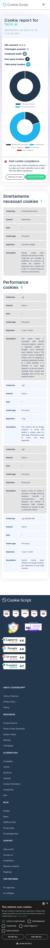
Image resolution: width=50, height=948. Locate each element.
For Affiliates (8, 893)
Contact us (8, 855)
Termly (6, 767)
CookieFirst (8, 789)
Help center (8, 849)
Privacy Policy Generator (14, 728)
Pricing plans (15, 177)
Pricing (6, 707)
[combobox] (43, 903)
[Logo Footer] (16, 603)
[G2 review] (6, 613)
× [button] (47, 903)
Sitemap (7, 740)
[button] (25, 943)
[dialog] (25, 924)
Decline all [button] (36, 937)
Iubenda (7, 778)
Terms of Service (10, 696)
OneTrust (7, 772)
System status (9, 734)
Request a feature (11, 866)
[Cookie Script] (15, 6)
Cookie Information (11, 784)
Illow (5, 795)
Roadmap (7, 872)
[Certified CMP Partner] (13, 627)
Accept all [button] (13, 937)
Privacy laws (8, 828)
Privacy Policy (9, 701)
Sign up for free (35, 177)
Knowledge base (10, 833)
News (5, 816)
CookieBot (8, 761)
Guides (6, 811)
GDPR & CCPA (9, 822)
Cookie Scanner (10, 723)
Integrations (8, 860)
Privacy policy (22, 916)
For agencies (9, 887)
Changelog (8, 745)
